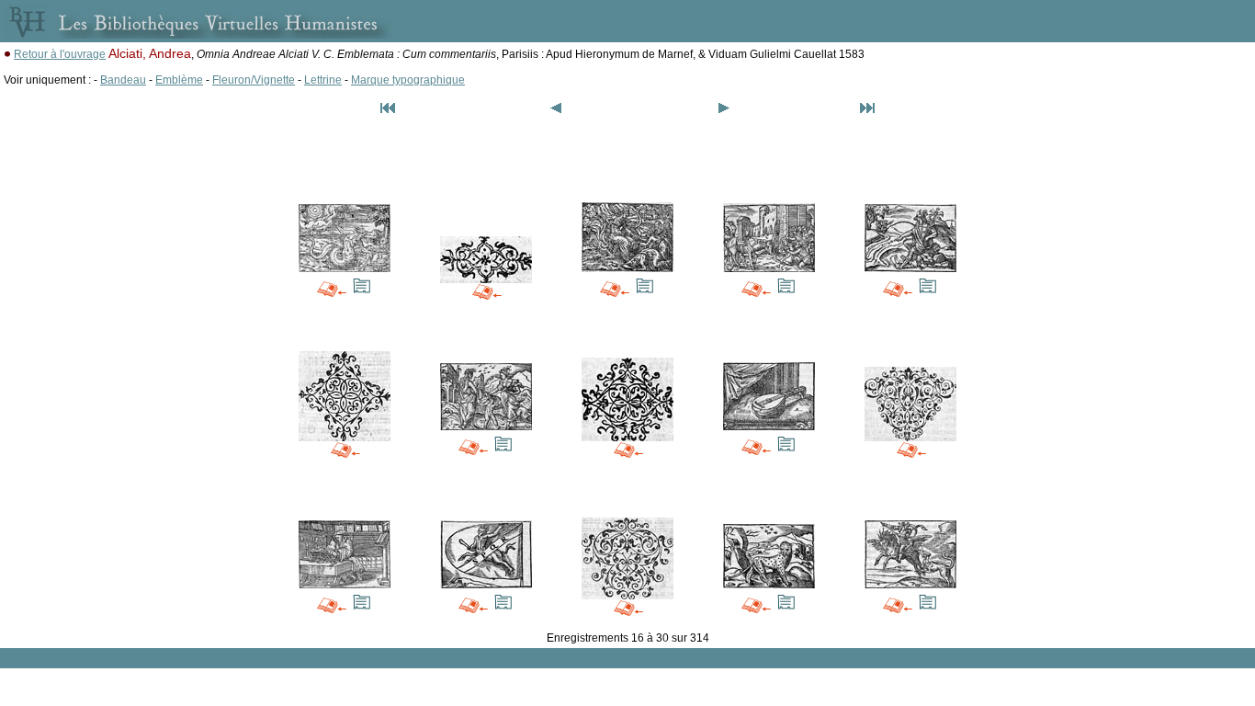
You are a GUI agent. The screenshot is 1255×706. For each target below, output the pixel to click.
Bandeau (123, 80)
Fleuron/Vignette (253, 80)
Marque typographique (408, 80)
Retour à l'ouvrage (60, 54)
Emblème (179, 80)
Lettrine (323, 80)
